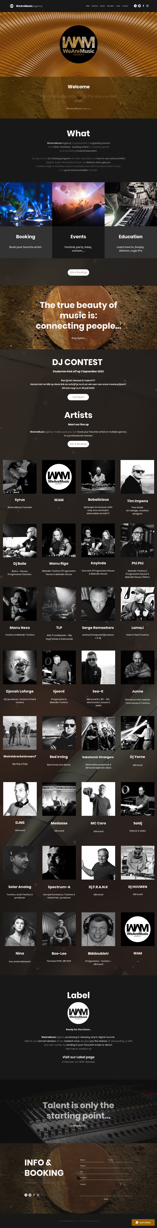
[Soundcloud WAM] (135, 5)
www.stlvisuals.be (92, 1221)
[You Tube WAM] (139, 5)
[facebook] (143, 5)
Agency (37, 6)
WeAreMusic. (24, 6)
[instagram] (147, 5)
